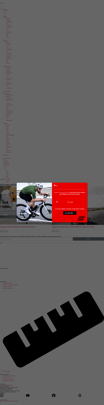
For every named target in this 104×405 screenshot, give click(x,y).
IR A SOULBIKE (69, 213)
